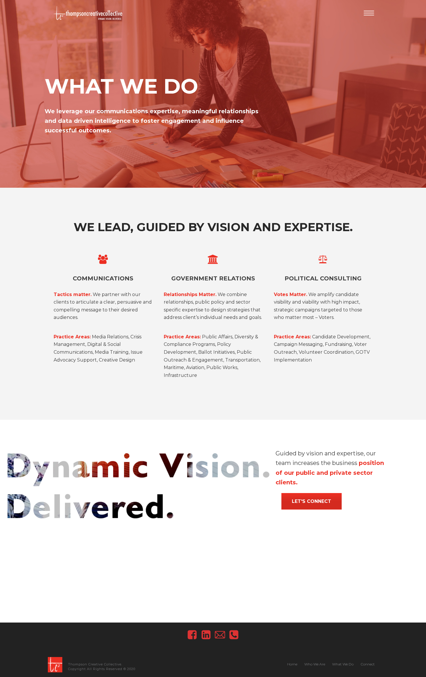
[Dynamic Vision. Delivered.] (55, 664)
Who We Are (314, 664)
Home (292, 664)
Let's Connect (311, 501)
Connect (368, 664)
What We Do (343, 664)
